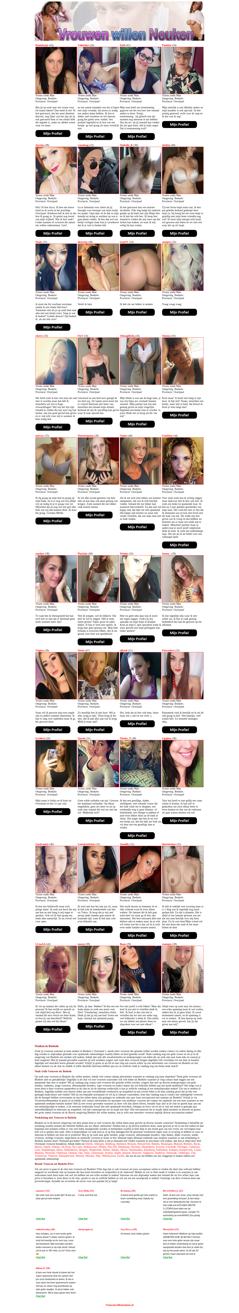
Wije (98, 1155)
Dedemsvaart (90, 1146)
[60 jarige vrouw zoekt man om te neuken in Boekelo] (98, 601)
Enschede (171, 1146)
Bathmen (121, 1143)
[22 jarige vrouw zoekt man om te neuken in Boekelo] (98, 193)
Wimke (124, 553)
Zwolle (120, 1155)
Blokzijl (178, 1143)
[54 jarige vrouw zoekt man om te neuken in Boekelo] (183, 93)
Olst (80, 1152)
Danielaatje (41, 45)
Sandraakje (42, 844)
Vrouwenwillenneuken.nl (119, 1305)
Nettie (81, 650)
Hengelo (83, 1149)
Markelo (39, 1152)
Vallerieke (83, 45)
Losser (197, 1149)
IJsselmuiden (135, 1149)
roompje (167, 944)
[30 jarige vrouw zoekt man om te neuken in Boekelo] (140, 193)
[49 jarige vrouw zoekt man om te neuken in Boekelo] (183, 193)
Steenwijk (171, 1152)
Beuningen (166, 1143)
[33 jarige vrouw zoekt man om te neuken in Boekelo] (56, 383)
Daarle (47, 1146)
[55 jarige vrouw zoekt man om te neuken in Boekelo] (56, 483)
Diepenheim (148, 1146)
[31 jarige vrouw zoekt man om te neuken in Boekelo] (98, 786)
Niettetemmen (86, 435)
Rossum (126, 1152)
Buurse (38, 1146)
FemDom (167, 435)
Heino (59, 1149)
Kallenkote (161, 1149)
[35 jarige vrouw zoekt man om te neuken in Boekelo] (56, 290)
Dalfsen (56, 1146)
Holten (106, 1149)
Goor (37, 1149)
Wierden (89, 1155)
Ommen (72, 1152)
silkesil (123, 650)
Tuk (193, 1152)
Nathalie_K (126, 145)
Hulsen (115, 1149)
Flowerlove (168, 650)
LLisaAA (40, 944)
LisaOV (124, 242)
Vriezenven (40, 1155)
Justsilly (124, 844)
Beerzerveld (143, 1143)
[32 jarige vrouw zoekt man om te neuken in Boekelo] (183, 290)
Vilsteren (52, 1155)
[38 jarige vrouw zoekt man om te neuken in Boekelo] (56, 193)
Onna (87, 1152)
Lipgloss (166, 738)
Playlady (83, 553)
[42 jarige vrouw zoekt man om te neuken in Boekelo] (56, 93)
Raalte (117, 1152)
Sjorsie (81, 738)
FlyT (80, 335)
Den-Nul (112, 1146)
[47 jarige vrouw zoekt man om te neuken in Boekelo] (98, 698)
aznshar (39, 553)
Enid (122, 45)
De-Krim (66, 1146)
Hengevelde (95, 1149)
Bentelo (155, 1143)
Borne (197, 1143)
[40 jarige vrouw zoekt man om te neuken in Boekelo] (56, 892)
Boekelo (188, 1143)
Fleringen (182, 1146)
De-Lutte (77, 1146)
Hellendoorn (70, 1149)
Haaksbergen (48, 1149)
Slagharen (148, 1152)
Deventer (135, 1146)
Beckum (131, 1143)
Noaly (38, 242)
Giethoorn (194, 1146)
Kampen (173, 1149)
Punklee (166, 45)
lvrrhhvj (40, 738)
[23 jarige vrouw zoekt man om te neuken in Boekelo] (183, 698)
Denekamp (123, 1146)
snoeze (81, 944)
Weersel (80, 1155)
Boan (123, 944)
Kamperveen (186, 1149)
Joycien (39, 145)
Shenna (166, 335)
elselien (166, 145)
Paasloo (109, 1152)
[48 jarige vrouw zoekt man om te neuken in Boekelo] (140, 483)
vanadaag (83, 145)
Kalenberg (149, 1149)
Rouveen (136, 1152)
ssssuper (166, 242)
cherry (39, 335)
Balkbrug (110, 1143)
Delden (102, 1146)
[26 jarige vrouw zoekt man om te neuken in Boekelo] (140, 383)
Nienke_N (125, 738)
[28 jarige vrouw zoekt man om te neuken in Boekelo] (98, 483)
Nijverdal (50, 1152)
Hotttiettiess (169, 844)
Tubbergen (184, 1152)
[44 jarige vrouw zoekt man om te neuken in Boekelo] (183, 483)
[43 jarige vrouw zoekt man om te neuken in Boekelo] (183, 383)
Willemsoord (108, 1155)
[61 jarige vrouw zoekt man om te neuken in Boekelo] (140, 93)
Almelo (89, 1143)
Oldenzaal (61, 1152)
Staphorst (160, 1152)
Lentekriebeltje (86, 844)
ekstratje (83, 242)
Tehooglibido (127, 335)
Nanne (123, 435)
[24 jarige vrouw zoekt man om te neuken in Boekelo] (98, 93)
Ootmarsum (97, 1152)
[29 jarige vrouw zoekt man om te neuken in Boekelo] (183, 601)
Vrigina (39, 650)
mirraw (39, 435)
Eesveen (160, 1146)
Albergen (99, 1143)
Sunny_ (166, 553)
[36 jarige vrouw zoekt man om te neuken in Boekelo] (183, 786)
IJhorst (123, 1149)
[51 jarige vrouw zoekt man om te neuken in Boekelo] (140, 698)
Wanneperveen (66, 1155)
